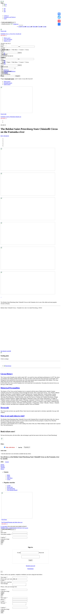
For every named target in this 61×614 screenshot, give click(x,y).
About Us (6, 70)
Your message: (4, 583)
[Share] (59, 24)
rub (4, 60)
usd (5, 63)
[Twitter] (59, 17)
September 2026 (11, 10)
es (4, 54)
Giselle (8, 485)
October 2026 (10, 12)
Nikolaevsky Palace (12, 36)
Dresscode (5, 408)
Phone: (3, 599)
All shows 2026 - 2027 (13, 15)
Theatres (6, 29)
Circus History (7, 374)
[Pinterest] (59, 21)
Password (41, 552)
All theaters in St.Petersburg (14, 38)
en (4, 53)
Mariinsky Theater (11, 32)
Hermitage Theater (11, 30)
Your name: (3, 532)
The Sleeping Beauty (12, 490)
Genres (5, 39)
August (7, 462)
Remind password (30, 565)
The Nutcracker (11, 488)
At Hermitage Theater (12, 17)
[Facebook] (59, 14)
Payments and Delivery (9, 71)
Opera (8, 42)
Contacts (6, 72)
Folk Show (10, 43)
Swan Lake (7, 16)
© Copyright (4, 526)
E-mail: (3, 580)
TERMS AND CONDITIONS (8, 528)
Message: (3, 603)
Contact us (15, 24)
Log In (30, 560)
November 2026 (11, 13)
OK (2, 542)
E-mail (18, 552)
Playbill (6, 7)
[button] (1, 296)
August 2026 (10, 9)
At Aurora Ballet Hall (12, 20)
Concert (9, 45)
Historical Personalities (10, 388)
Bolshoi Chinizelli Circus (13, 35)
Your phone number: (6, 534)
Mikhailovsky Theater (12, 33)
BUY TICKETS (5, 136)
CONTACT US (20, 528)
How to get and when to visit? (13, 416)
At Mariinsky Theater (12, 19)
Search (5, 6)
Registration (30, 568)
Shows (2, 469)
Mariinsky (35, 26)
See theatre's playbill (6, 351)
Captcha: (3, 537)
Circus (8, 46)
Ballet (8, 41)
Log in (26, 528)
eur (4, 62)
